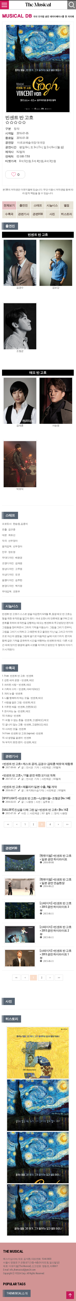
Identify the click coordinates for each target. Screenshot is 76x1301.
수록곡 (9, 214)
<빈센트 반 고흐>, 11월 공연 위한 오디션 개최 (28, 775)
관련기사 (23, 214)
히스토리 (66, 214)
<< (8, 824)
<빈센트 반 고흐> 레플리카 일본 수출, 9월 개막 (29, 786)
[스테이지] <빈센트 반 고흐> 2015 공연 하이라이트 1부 (55, 954)
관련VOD (38, 214)
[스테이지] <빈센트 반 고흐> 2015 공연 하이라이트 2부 (55, 930)
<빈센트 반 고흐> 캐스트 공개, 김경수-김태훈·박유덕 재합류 (37, 763)
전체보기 (9, 205)
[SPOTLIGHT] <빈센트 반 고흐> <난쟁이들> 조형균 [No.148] (36, 798)
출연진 (23, 205)
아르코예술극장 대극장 (31, 142)
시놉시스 (52, 205)
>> (67, 824)
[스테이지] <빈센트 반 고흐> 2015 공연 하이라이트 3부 (55, 907)
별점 (66, 205)
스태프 (38, 205)
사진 (52, 214)
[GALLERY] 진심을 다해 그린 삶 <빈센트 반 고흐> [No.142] (35, 809)
